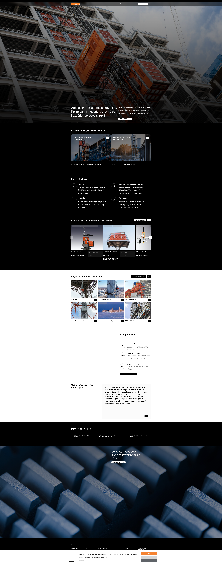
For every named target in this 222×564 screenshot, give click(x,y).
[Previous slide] (143, 416)
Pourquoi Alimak (101, 544)
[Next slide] (146, 416)
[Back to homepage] (75, 4)
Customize (148, 557)
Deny (149, 560)
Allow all (149, 553)
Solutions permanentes (89, 544)
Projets (112, 544)
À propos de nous (128, 544)
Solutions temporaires (75, 544)
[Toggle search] (150, 4)
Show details (81, 560)
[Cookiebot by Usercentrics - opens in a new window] (71, 562)
